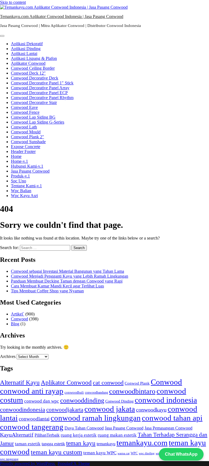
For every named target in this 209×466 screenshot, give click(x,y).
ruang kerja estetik (79, 435)
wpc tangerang (9, 459)
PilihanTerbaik (47, 435)
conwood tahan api (172, 417)
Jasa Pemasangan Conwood (168, 428)
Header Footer (23, 151)
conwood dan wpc (41, 401)
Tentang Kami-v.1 (26, 185)
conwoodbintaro (132, 391)
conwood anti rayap (31, 391)
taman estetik (28, 443)
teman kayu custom (56, 452)
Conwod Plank (137, 383)
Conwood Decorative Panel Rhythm (42, 97)
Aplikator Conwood (28, 63)
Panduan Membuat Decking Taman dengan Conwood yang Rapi (66, 281)
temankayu (106, 444)
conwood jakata (109, 408)
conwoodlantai (34, 419)
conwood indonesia (166, 400)
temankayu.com (142, 442)
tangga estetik (53, 444)
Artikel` (17, 314)
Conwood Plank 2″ (27, 136)
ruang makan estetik (117, 435)
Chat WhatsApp (181, 454)
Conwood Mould (26, 132)
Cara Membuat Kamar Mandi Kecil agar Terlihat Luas (57, 286)
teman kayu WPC (99, 452)
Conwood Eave (24, 107)
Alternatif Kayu (20, 382)
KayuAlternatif (16, 435)
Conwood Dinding (119, 401)
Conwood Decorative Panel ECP (39, 92)
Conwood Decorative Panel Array (40, 87)
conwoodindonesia (22, 409)
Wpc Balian (21, 190)
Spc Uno (18, 181)
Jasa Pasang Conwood (30, 171)
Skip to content (13, 2)
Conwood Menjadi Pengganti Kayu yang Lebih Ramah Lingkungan (69, 276)
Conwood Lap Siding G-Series (37, 122)
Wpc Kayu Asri (24, 195)
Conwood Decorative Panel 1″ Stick (42, 83)
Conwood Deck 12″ (28, 73)
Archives (8, 356)
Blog (15, 323)
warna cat (124, 453)
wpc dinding (147, 453)
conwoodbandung (96, 392)
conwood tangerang (31, 426)
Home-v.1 (19, 161)
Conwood (19, 319)
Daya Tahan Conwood (84, 428)
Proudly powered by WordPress (28, 463)
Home (16, 156)
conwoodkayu (151, 410)
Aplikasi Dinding (26, 48)
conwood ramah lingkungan (96, 417)
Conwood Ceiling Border (33, 68)
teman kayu (81, 443)
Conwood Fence (25, 112)
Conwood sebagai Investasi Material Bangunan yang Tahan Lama (67, 271)
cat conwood (108, 382)
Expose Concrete (25, 146)
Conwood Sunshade (28, 141)
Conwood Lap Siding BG (33, 117)
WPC (134, 453)
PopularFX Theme (74, 463)
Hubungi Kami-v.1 (27, 166)
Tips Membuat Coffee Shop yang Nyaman (47, 291)
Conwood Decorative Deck (34, 78)
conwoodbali (74, 392)
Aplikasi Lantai (24, 53)
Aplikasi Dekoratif (27, 43)
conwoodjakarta (64, 409)
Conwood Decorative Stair (34, 102)
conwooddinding (82, 400)
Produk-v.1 (20, 176)
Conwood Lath (24, 127)
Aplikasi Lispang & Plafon (34, 58)
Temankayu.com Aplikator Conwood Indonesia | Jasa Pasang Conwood (61, 16)
